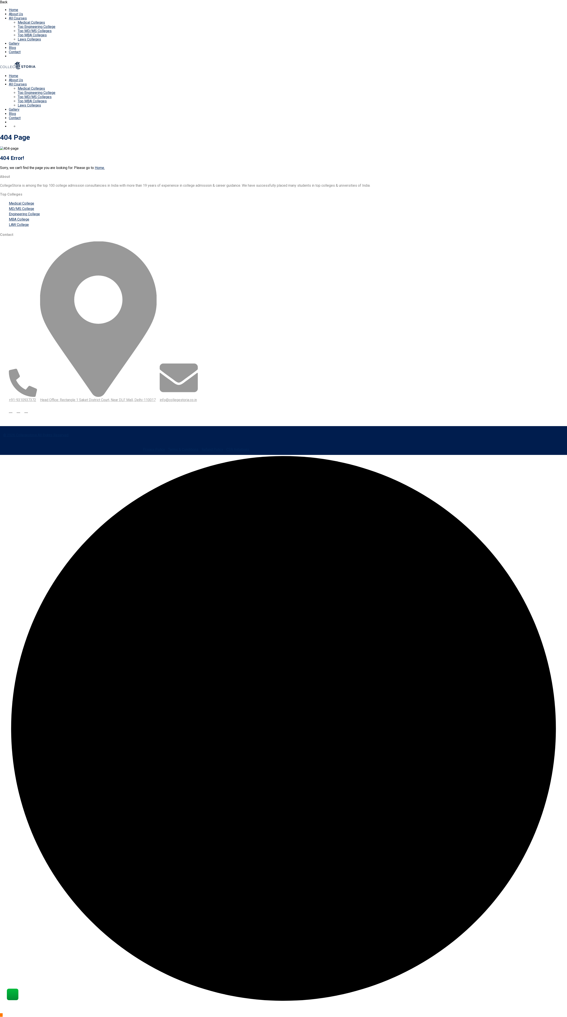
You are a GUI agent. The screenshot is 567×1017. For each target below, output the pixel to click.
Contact (15, 52)
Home (13, 10)
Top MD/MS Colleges (35, 31)
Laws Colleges (29, 39)
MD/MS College (21, 209)
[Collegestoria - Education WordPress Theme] (17, 68)
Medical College (21, 203)
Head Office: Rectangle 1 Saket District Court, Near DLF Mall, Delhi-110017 (98, 400)
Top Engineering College (36, 27)
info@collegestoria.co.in (178, 400)
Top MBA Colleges (32, 35)
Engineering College (24, 214)
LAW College (19, 225)
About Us (16, 14)
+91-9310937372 (22, 400)
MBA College (19, 219)
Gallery (14, 43)
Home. (100, 168)
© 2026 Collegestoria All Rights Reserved (35, 435)
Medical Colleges (31, 22)
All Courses (18, 18)
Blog (12, 48)
